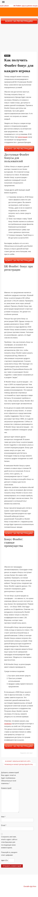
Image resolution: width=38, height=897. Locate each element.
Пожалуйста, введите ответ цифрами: (9, 854)
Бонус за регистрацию (19, 21)
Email (3, 825)
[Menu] (3, 2)
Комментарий (6, 788)
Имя (3, 817)
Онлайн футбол (30, 886)
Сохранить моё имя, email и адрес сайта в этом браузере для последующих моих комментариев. (9, 842)
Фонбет (7, 55)
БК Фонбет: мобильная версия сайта (18, 761)
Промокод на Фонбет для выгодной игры (18, 764)
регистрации (22, 137)
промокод (8, 724)
